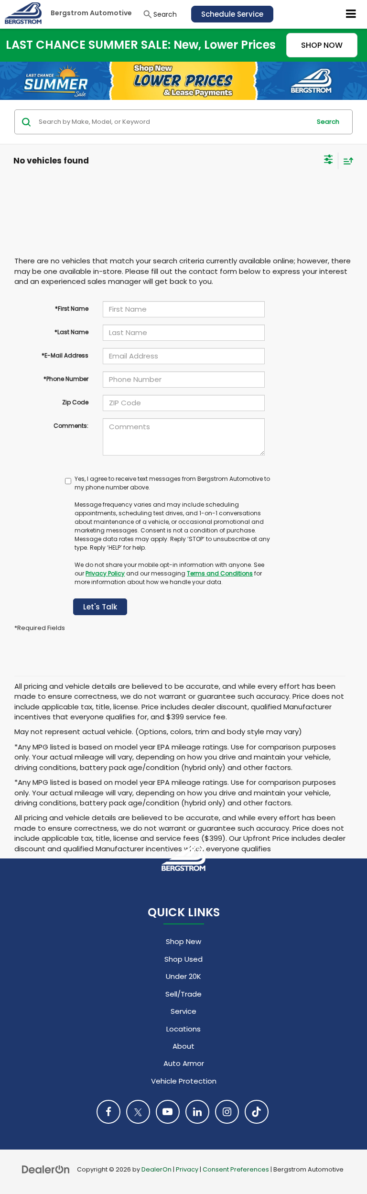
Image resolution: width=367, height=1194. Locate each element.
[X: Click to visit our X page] (138, 1112)
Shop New (183, 941)
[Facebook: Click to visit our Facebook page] (108, 1112)
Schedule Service (232, 14)
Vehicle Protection (183, 1081)
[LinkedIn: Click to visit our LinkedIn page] (197, 1112)
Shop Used (183, 959)
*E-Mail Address (65, 355)
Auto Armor (183, 1063)
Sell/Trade (183, 994)
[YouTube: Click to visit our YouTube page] (168, 1112)
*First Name (71, 308)
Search (328, 121)
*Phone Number (65, 379)
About (183, 1046)
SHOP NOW (322, 45)
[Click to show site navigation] (351, 14)
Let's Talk (100, 607)
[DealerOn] (46, 1169)
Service (183, 1011)
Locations (183, 1029)
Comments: (71, 426)
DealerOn (156, 1169)
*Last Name (71, 332)
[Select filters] (329, 160)
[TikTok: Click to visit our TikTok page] (256, 1112)
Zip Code (75, 402)
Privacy (187, 1169)
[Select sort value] (346, 160)
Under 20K (183, 976)
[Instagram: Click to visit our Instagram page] (227, 1112)
